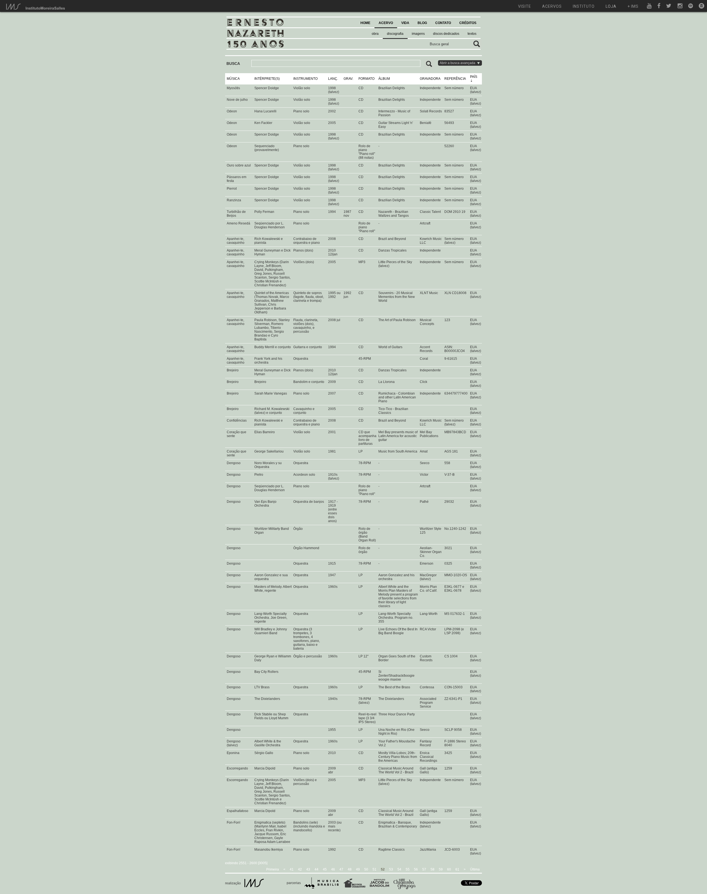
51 (374, 869)
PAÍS (473, 77)
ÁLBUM (384, 79)
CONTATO (443, 23)
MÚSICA (233, 79)
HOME (365, 23)
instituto (584, 6)
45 (325, 869)
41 (292, 869)
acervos (552, 6)
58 (432, 869)
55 (408, 869)
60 (449, 869)
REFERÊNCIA (455, 79)
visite (524, 6)
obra (375, 34)
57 (424, 869)
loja (611, 6)
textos (472, 34)
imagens (418, 34)
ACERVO (386, 23)
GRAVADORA (430, 79)
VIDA (405, 23)
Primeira (272, 869)
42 (300, 869)
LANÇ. (333, 79)
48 (350, 869)
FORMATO (366, 79)
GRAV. (348, 79)
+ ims (633, 6)
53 (391, 869)
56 (416, 869)
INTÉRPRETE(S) (267, 79)
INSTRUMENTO (305, 79)
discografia (395, 34)
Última (475, 869)
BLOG (422, 23)
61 (457, 869)
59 (441, 869)
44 (316, 869)
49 (358, 869)
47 (341, 869)
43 (308, 869)
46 (333, 869)
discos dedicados (446, 34)
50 (366, 869)
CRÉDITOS (467, 23)
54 (399, 869)
